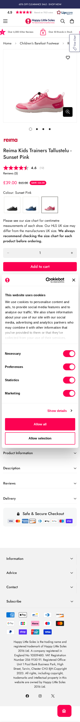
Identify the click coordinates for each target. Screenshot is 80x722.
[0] (72, 21)
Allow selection (40, 438)
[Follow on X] (53, 696)
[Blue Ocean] (31, 205)
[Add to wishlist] (68, 58)
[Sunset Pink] (50, 205)
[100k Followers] (40, 696)
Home (7, 43)
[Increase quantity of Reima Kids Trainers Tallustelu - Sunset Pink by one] (72, 253)
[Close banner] (73, 280)
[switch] (69, 366)
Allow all (40, 424)
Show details (57, 411)
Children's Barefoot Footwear (39, 43)
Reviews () (10, 173)
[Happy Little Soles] (40, 21)
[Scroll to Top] (72, 699)
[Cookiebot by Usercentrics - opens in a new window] (47, 280)
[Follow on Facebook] (27, 696)
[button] (40, 12)
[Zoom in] (68, 112)
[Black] (12, 205)
